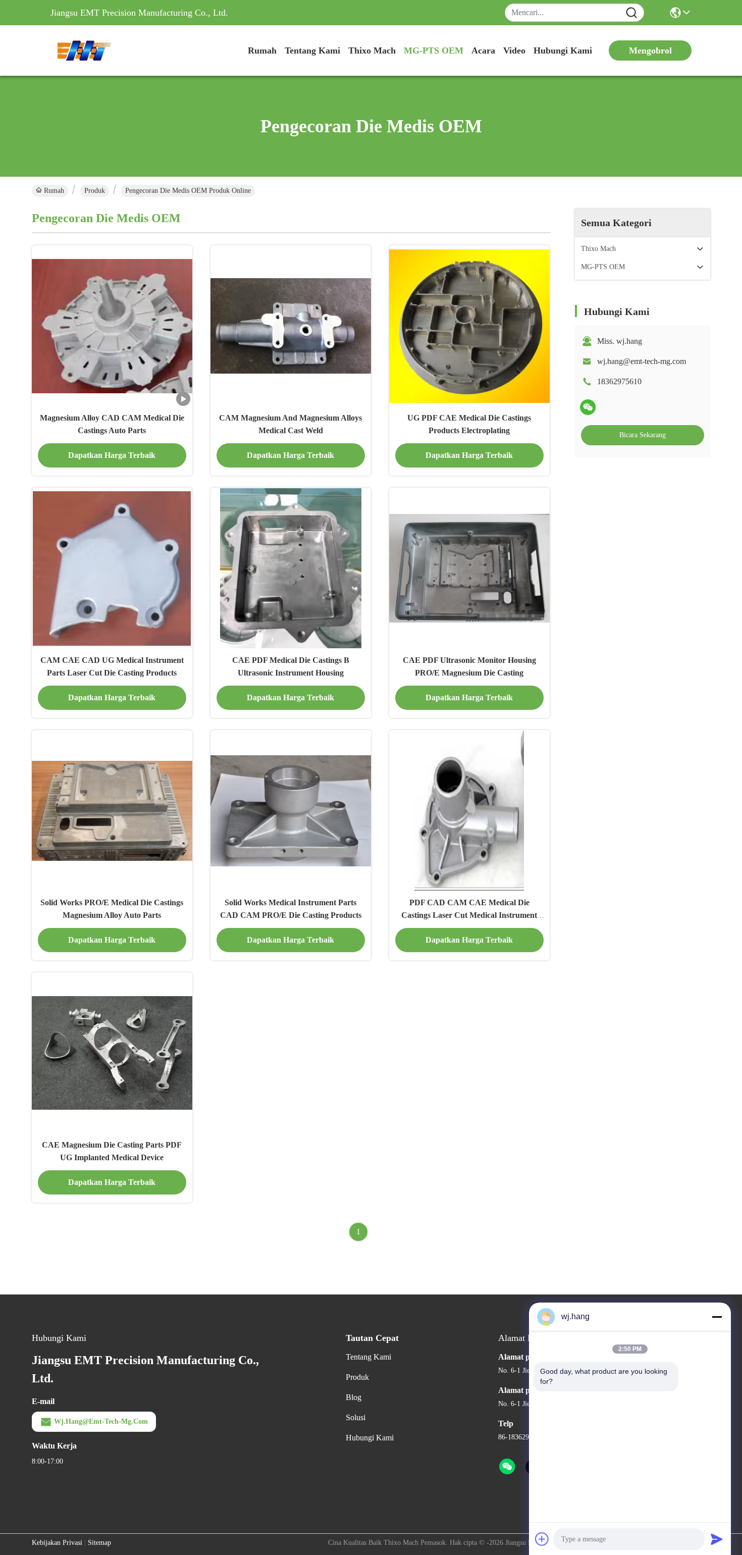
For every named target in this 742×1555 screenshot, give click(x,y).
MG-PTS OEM (433, 50)
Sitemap (99, 1542)
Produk (94, 190)
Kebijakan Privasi (57, 1542)
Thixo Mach (372, 50)
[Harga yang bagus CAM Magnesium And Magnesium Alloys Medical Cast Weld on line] (290, 325)
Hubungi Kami (563, 50)
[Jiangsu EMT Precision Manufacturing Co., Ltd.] (106, 50)
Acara (483, 50)
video (514, 50)
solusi (355, 1417)
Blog (353, 1397)
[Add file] (542, 1539)
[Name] (631, 13)
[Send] (717, 1539)
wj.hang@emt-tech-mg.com (641, 361)
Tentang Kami (312, 50)
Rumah (262, 50)
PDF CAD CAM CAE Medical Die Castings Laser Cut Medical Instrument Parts (469, 915)
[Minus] (717, 1317)
